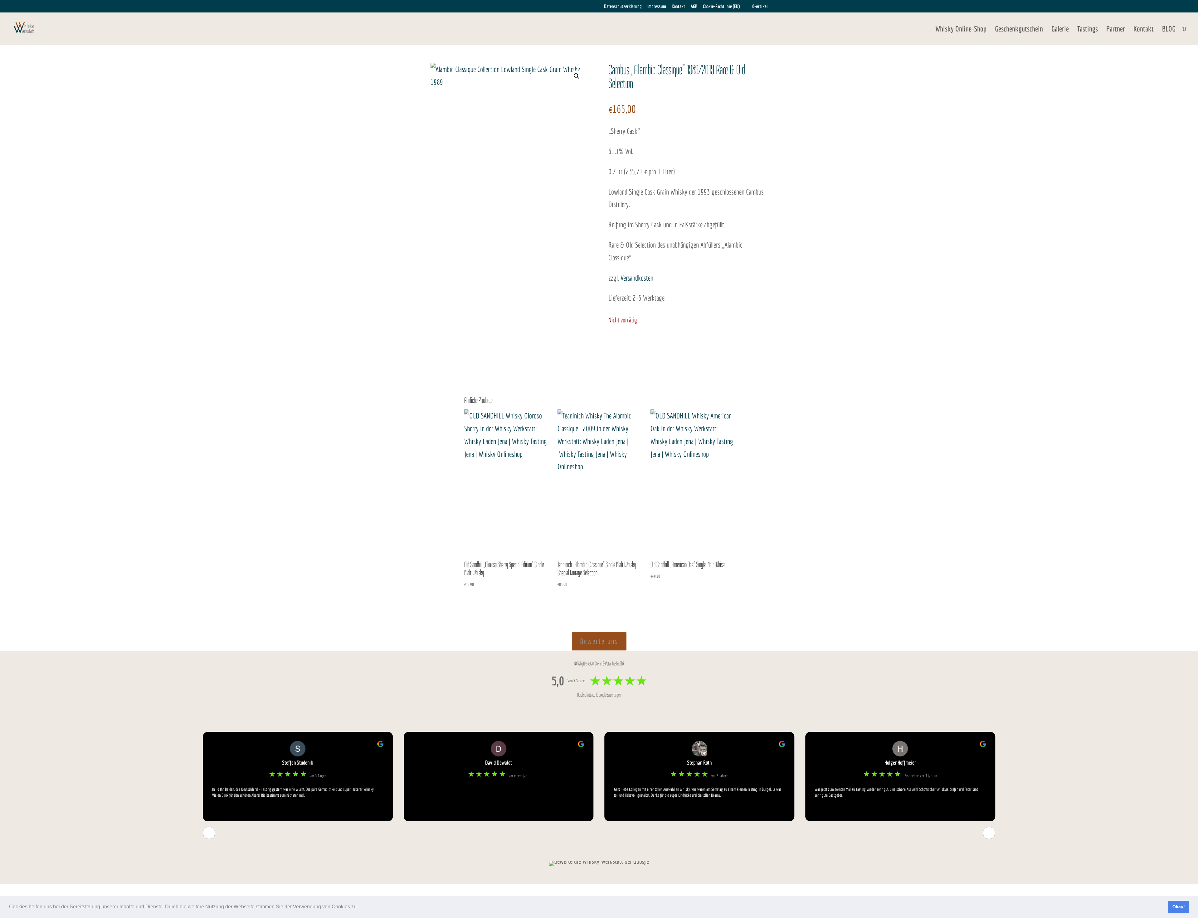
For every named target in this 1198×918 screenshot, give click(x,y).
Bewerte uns (599, 641)
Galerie (1060, 30)
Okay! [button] (1178, 906)
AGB (694, 6)
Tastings (1087, 30)
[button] (360, 907)
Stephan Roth (498, 762)
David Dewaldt (297, 762)
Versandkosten (637, 277)
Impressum (656, 6)
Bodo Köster (900, 762)
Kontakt (678, 6)
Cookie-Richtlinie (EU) (721, 6)
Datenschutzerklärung (623, 6)
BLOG (1169, 30)
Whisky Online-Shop (960, 30)
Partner (1115, 30)
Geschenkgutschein (1019, 30)
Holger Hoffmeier (699, 762)
